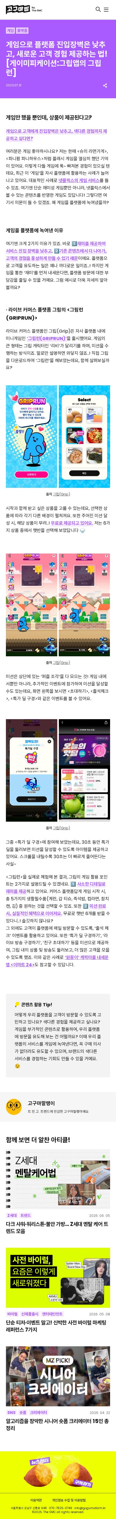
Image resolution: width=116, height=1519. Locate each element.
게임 (10, 30)
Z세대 (12, 1215)
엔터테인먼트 (52, 1314)
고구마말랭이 (41, 1103)
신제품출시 (29, 1314)
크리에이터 (38, 1412)
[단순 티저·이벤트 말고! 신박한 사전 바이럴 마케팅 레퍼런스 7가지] (58, 1278)
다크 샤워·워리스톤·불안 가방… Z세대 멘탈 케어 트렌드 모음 (57, 1228)
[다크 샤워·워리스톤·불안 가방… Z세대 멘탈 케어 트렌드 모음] (58, 1179)
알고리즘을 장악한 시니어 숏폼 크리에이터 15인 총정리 (57, 1425)
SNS (11, 1412)
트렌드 (26, 1215)
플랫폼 (22, 30)
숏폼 (22, 1412)
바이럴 (12, 1314)
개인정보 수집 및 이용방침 (69, 1500)
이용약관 (36, 1500)
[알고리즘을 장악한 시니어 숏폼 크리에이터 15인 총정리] (58, 1376)
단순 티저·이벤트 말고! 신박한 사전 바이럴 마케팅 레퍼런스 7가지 (56, 1326)
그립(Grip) (61, 494)
